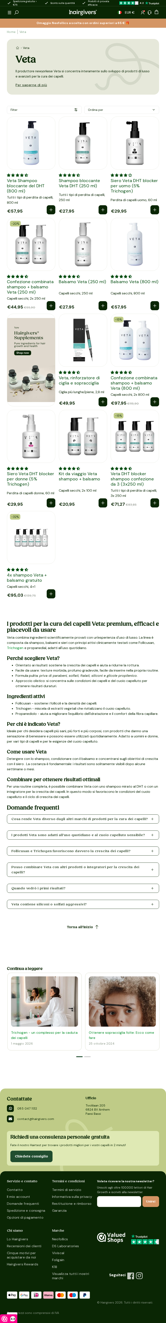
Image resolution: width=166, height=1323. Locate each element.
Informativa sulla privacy (72, 1196)
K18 (54, 1267)
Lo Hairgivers (17, 1239)
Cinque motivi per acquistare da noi (21, 1255)
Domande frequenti (23, 1203)
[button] (9, 12)
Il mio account (18, 1196)
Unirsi (150, 1201)
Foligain (58, 1260)
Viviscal (58, 1253)
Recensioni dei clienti (24, 1246)
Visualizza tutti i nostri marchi (70, 1275)
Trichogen (15, 648)
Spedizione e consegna (26, 1210)
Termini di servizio (66, 1189)
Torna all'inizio (80, 927)
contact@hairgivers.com (35, 1119)
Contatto (15, 1189)
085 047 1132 (27, 1108)
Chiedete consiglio (31, 1156)
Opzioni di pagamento (25, 1217)
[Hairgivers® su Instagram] (139, 1275)
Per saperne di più (31, 85)
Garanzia (59, 1210)
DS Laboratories (65, 1246)
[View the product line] (31, 360)
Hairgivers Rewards (22, 1264)
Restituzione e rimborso (72, 1203)
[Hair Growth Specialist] (83, 12)
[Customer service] (149, 12)
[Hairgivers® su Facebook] (130, 1275)
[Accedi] (142, 12)
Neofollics (60, 1239)
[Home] (17, 48)
